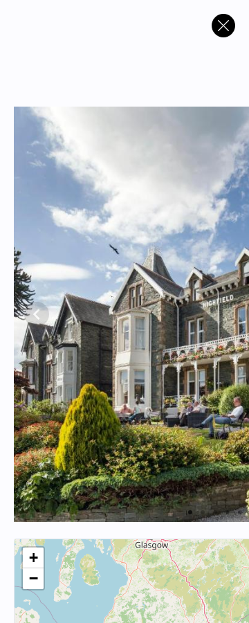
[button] (33, 558)
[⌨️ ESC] (223, 25)
